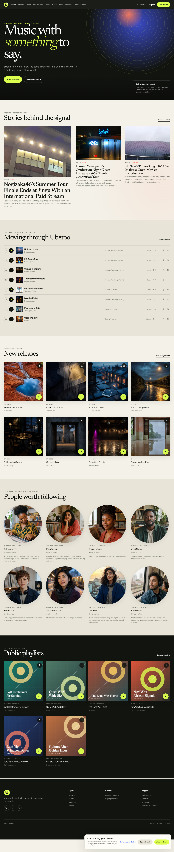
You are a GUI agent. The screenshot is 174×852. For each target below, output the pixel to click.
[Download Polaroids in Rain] (163, 309)
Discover (21, 5)
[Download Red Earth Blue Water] (39, 365)
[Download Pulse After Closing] (124, 420)
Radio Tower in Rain (33, 288)
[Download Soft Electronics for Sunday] (39, 665)
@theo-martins (136, 614)
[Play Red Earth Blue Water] (39, 397)
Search (71, 799)
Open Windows (31, 317)
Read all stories (164, 120)
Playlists (68, 5)
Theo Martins (137, 610)
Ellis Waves (9, 610)
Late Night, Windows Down (16, 761)
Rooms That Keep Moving (114, 250)
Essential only (145, 842)
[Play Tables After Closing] (39, 452)
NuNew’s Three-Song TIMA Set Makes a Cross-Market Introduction (147, 170)
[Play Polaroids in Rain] (123, 397)
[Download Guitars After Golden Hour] (81, 719)
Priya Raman (52, 548)
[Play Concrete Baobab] (81, 452)
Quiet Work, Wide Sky (56, 707)
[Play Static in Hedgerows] (166, 397)
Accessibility (146, 802)
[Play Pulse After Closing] (123, 452)
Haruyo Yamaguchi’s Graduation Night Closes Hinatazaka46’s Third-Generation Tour (93, 172)
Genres (47, 5)
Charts (28, 5)
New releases (38, 5)
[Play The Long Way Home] (123, 696)
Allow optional (161, 842)
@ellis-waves (9, 614)
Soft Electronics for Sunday (16, 707)
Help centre (146, 795)
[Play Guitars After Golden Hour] (81, 751)
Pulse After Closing (97, 462)
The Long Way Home (98, 707)
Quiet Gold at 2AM (54, 407)
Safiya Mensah (10, 548)
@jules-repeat (51, 614)
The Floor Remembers (34, 278)
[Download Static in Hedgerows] (166, 365)
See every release (163, 355)
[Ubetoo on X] (6, 808)
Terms (152, 823)
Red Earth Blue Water (13, 407)
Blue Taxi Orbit (31, 298)
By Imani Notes (9, 710)
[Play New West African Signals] (166, 696)
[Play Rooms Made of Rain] (166, 452)
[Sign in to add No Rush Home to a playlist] (168, 251)
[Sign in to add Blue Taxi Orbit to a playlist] (168, 299)
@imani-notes (136, 552)
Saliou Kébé (50, 465)
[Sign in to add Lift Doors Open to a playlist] (168, 260)
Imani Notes (136, 548)
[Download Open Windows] (163, 319)
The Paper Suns (30, 291)
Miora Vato (8, 411)
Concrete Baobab (54, 462)
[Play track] (11, 250)
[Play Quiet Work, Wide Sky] (81, 696)
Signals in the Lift (32, 268)
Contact (145, 799)
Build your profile (34, 79)
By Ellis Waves (51, 710)
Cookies (167, 823)
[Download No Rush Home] (163, 251)
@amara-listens (94, 552)
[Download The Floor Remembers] (163, 280)
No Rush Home (31, 249)
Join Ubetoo (163, 5)
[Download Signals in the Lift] (163, 270)
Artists (76, 5)
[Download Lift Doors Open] (163, 260)
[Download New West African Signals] (166, 665)
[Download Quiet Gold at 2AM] (81, 365)
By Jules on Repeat (53, 765)
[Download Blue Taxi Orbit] (163, 299)
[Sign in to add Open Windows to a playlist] (168, 319)
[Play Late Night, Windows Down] (39, 751)
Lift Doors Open (31, 259)
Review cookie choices (128, 842)
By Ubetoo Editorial (138, 710)
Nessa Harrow (94, 465)
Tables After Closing (13, 462)
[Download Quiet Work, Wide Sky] (81, 665)
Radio (61, 5)
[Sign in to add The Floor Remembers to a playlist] (168, 280)
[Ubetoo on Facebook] (12, 808)
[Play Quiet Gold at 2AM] (81, 397)
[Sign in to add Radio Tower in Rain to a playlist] (168, 290)
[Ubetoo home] (6, 4)
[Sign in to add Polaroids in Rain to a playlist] (168, 309)
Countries (72, 802)
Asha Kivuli (135, 465)
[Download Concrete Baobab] (81, 420)
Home (13, 5)
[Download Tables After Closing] (39, 420)
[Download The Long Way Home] (124, 665)
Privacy (159, 823)
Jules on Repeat (53, 610)
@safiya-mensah (10, 552)
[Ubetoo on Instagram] (19, 808)
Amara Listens (95, 548)
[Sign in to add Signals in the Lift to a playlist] (168, 270)
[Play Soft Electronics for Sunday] (39, 696)
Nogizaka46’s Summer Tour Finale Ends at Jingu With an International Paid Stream (37, 190)
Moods (54, 5)
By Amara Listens (10, 765)
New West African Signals (142, 707)
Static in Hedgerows (140, 407)
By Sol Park (92, 710)
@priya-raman (51, 552)
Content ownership (112, 795)
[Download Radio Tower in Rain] (163, 290)
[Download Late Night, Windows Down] (39, 719)
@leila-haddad (94, 614)
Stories (83, 5)
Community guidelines (150, 806)
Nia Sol (26, 321)
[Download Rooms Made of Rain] (166, 420)
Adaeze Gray (50, 411)
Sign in (152, 4)
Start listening (13, 79)
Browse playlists (163, 655)
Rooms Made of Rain (140, 462)
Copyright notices (111, 799)
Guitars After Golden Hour (58, 761)
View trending (164, 239)
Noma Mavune (29, 252)
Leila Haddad (94, 610)
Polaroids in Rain (111, 290)
